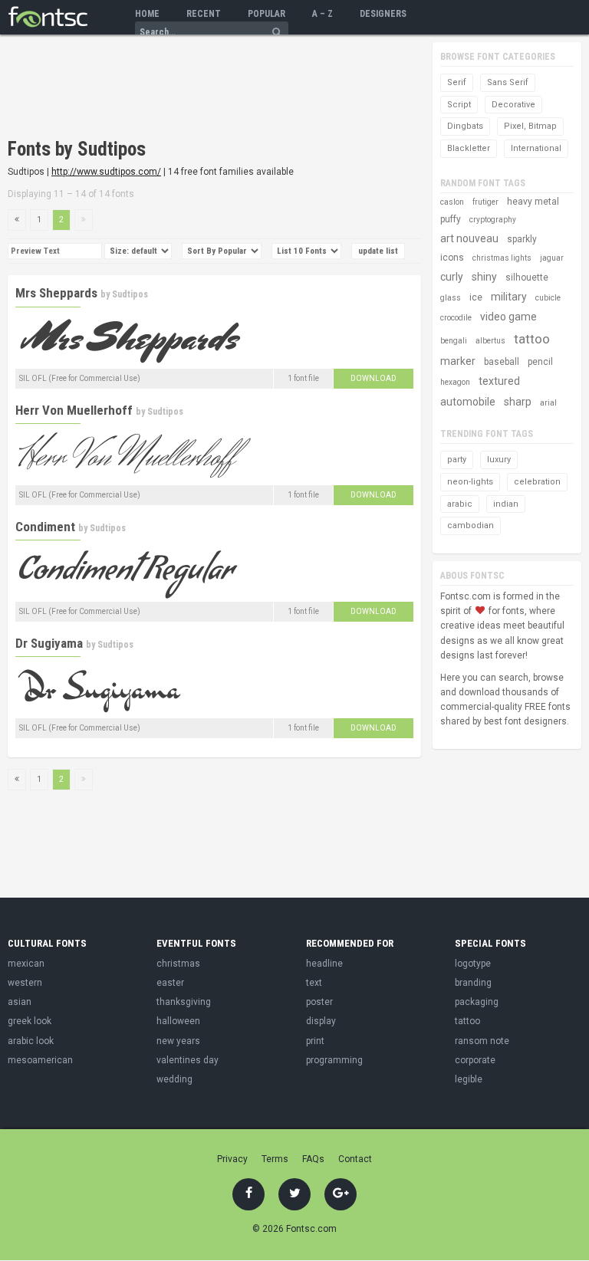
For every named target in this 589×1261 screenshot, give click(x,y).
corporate (475, 1060)
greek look (29, 1021)
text (314, 982)
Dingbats (465, 126)
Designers (383, 13)
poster (319, 1002)
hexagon (455, 382)
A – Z (322, 13)
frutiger (485, 202)
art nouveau (469, 238)
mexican (26, 963)
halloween (178, 1021)
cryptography (492, 219)
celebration (537, 482)
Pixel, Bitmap (530, 126)
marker (457, 361)
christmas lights (501, 258)
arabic (459, 504)
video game (508, 316)
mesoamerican (40, 1060)
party (456, 460)
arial (548, 403)
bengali (453, 341)
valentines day (187, 1060)
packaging (477, 1002)
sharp (517, 402)
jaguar (552, 258)
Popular (266, 13)
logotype (473, 963)
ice (475, 297)
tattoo (532, 338)
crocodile (456, 318)
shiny (484, 277)
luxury (499, 460)
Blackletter (468, 148)
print (315, 1041)
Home (147, 13)
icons (452, 257)
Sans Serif (507, 82)
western (25, 982)
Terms (275, 1159)
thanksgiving (183, 1002)
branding (473, 982)
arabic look (31, 1041)
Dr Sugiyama (49, 643)
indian (505, 504)
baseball (501, 361)
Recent (203, 13)
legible (468, 1079)
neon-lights (470, 482)
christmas (178, 963)
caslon (452, 202)
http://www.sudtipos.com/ (106, 171)
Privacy (232, 1159)
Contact (355, 1159)
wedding (174, 1079)
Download (373, 378)
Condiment (45, 526)
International (536, 148)
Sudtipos (130, 294)
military (509, 297)
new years (178, 1041)
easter (170, 982)
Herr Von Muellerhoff (74, 410)
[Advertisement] (187, 88)
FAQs (313, 1159)
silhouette (526, 277)
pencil (540, 361)
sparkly (522, 239)
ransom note (482, 1041)
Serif (456, 82)
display (321, 1021)
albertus (490, 341)
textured (499, 381)
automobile (467, 402)
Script (459, 105)
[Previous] (17, 220)
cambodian (470, 525)
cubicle (548, 298)
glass (450, 298)
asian (19, 1002)
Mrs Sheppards (56, 292)
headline (324, 963)
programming (334, 1060)
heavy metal (533, 201)
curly (451, 277)
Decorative (513, 105)
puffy (450, 219)
